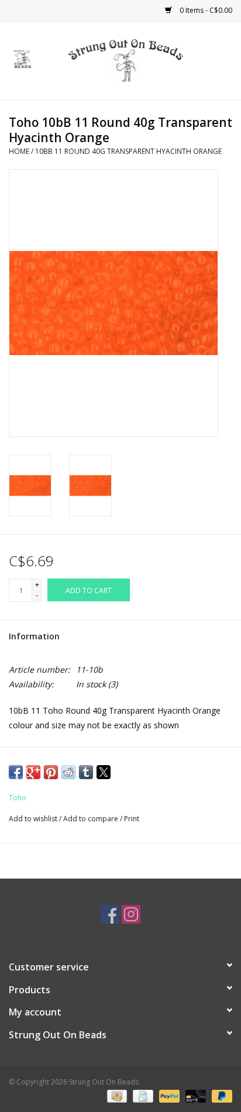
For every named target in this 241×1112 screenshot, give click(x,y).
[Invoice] (141, 1096)
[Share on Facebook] (16, 772)
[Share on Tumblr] (86, 772)
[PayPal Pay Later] (220, 1096)
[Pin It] (51, 772)
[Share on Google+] (33, 772)
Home (19, 151)
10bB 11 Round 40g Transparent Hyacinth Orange (128, 151)
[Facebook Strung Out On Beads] (110, 914)
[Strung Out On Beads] (143, 60)
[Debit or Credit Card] (194, 1096)
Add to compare (91, 819)
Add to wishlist (34, 819)
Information (34, 636)
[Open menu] (23, 58)
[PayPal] (168, 1096)
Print (131, 819)
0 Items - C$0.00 (205, 10)
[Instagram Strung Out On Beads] (131, 914)
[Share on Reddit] (68, 772)
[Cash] (116, 1096)
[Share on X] (104, 772)
